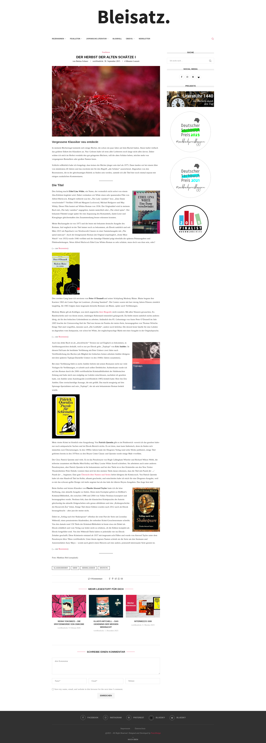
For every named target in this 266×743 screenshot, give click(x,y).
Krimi (75, 568)
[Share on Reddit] (116, 579)
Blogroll (117, 39)
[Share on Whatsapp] (119, 579)
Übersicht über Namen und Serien (96, 475)
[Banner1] (190, 99)
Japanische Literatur (96, 39)
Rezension (63, 248)
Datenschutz (140, 728)
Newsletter (144, 39)
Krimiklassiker (88, 568)
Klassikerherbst (61, 568)
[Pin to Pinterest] (113, 579)
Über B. (129, 39)
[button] (106, 636)
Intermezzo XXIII (143, 621)
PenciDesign (156, 733)
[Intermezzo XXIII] (143, 606)
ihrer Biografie (105, 312)
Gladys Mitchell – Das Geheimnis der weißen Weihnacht (106, 624)
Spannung (104, 568)
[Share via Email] (122, 579)
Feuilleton (75, 39)
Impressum (125, 728)
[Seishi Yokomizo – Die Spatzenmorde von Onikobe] (69, 606)
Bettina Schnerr (82, 61)
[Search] (212, 39)
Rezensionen (58, 39)
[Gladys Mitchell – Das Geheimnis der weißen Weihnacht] (106, 606)
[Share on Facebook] (110, 579)
